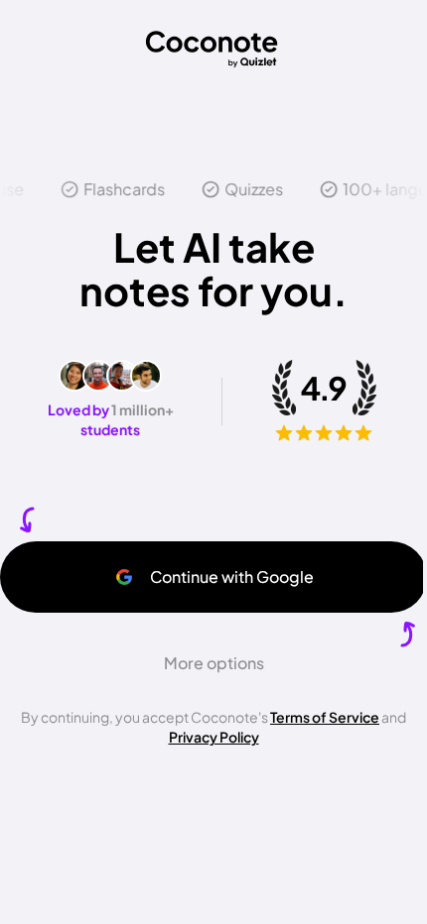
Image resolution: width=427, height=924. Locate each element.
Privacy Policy (214, 737)
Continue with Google (232, 576)
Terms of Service (324, 717)
